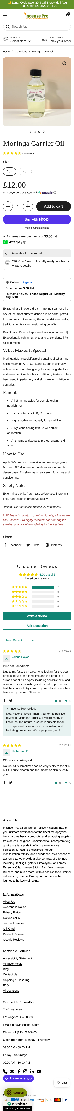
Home (6, 51)
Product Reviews (13, 934)
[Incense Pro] (36, 15)
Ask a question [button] (37, 625)
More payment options (37, 227)
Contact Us (10, 974)
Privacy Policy (12, 912)
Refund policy (11, 917)
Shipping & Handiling (16, 980)
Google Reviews (13, 939)
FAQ (6, 985)
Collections (21, 51)
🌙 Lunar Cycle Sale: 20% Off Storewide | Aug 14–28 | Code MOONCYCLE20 (37, 4)
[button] (67, 15)
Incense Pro (33, 1095)
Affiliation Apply (12, 963)
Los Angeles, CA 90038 (18, 1017)
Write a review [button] (37, 616)
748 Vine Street (13, 1009)
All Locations (11, 990)
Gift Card (9, 928)
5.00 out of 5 (47, 574)
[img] (12, 651)
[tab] (21, 265)
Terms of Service (13, 923)
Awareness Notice (14, 907)
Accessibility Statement (17, 958)
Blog (6, 969)
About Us (9, 901)
